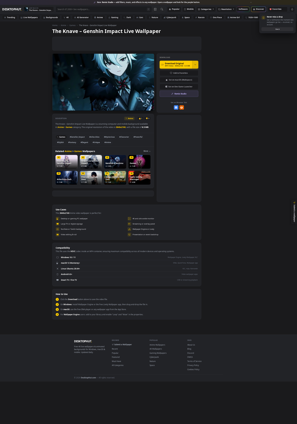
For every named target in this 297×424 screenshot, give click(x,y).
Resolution (226, 9)
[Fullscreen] (150, 108)
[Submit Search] (162, 9)
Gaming (114, 17)
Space (187, 17)
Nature (155, 17)
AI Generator (83, 17)
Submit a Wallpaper (123, 344)
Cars (141, 17)
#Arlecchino (94, 137)
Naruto (201, 17)
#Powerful (137, 137)
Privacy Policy (193, 365)
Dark (129, 17)
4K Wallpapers (156, 349)
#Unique (96, 142)
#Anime (107, 142)
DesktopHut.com (88, 377)
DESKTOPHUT (83, 341)
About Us (191, 345)
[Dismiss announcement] (251, 2)
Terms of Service (194, 361)
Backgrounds (52, 17)
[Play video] (103, 82)
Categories (206, 9)
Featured (116, 357)
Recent (115, 349)
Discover (260, 9)
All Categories (118, 365)
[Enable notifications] (292, 9)
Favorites (278, 9)
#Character (124, 137)
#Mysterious (109, 137)
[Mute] (133, 108)
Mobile (190, 9)
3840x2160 (121, 127)
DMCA (190, 357)
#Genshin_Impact (77, 137)
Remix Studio (180, 93)
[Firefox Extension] (181, 107)
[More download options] (195, 64)
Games (72, 25)
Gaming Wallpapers (158, 353)
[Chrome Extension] (176, 107)
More (146, 151)
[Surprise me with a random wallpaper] (155, 9)
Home (55, 25)
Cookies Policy (193, 369)
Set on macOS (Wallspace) (180, 80)
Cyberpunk (171, 17)
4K (67, 17)
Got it (277, 29)
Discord (190, 353)
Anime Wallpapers (157, 345)
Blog (189, 349)
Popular (176, 9)
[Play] (56, 108)
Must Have (116, 361)
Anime (100, 17)
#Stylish (60, 142)
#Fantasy (72, 142)
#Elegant (84, 142)
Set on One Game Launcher (180, 87)
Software (243, 9)
